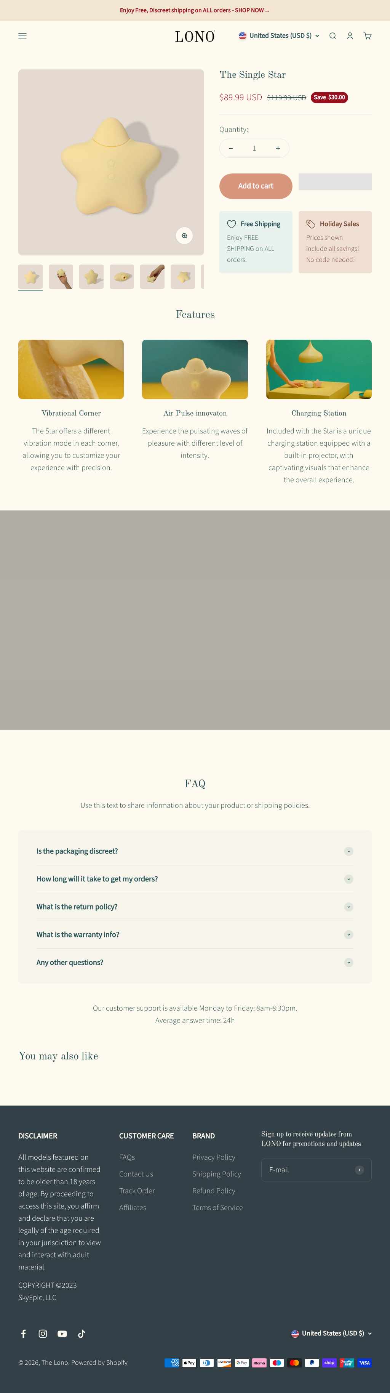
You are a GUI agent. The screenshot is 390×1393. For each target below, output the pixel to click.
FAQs (127, 1157)
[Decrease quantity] (231, 148)
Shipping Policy (216, 1174)
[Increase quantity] (278, 148)
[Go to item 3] (91, 278)
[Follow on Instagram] (43, 1334)
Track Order (137, 1191)
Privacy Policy (213, 1157)
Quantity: (233, 129)
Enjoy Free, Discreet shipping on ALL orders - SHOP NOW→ (195, 10)
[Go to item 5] (152, 278)
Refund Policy (213, 1191)
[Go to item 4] (122, 278)
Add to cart (255, 186)
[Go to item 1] (30, 278)
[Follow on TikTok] (82, 1334)
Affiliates (132, 1207)
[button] (335, 181)
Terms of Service (217, 1207)
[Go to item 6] (183, 278)
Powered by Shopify (99, 1362)
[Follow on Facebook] (23, 1334)
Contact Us (136, 1174)
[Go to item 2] (61, 278)
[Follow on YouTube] (62, 1334)
